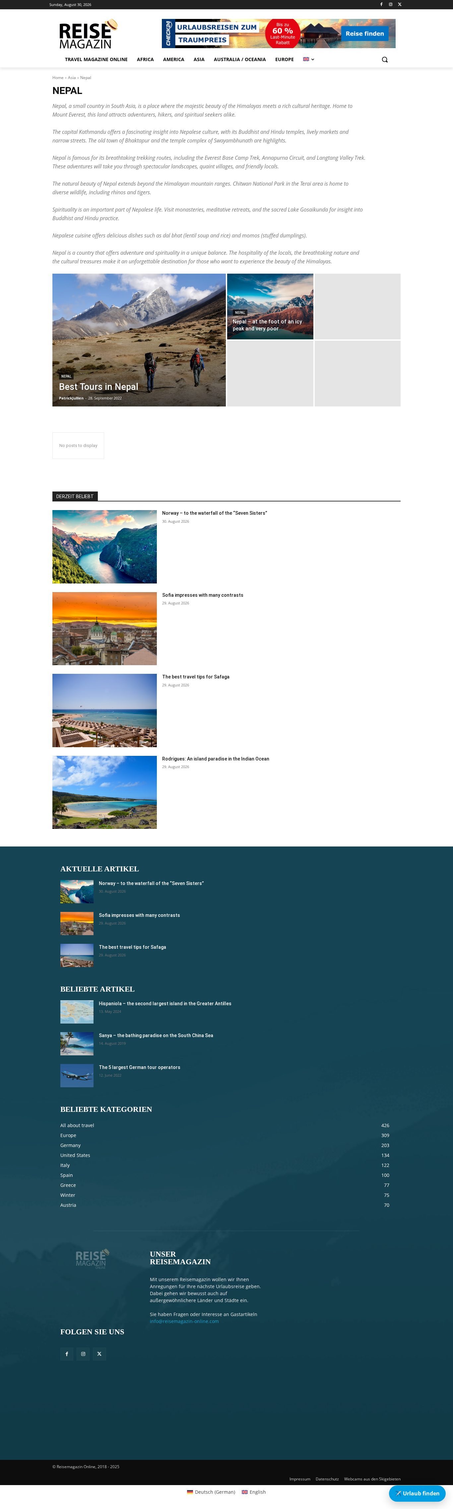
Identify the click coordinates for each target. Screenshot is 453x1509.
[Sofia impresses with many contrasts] (104, 629)
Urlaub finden (417, 1493)
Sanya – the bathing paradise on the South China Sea (156, 1035)
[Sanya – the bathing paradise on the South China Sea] (77, 1043)
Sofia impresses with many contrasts (202, 595)
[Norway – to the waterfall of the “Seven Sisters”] (104, 546)
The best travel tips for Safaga (195, 676)
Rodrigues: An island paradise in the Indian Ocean (215, 758)
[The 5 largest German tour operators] (77, 1075)
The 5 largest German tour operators (139, 1067)
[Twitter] (400, 5)
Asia (72, 77)
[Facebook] (381, 5)
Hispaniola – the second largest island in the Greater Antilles (165, 1003)
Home (58, 77)
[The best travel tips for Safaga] (104, 710)
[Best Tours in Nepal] (139, 340)
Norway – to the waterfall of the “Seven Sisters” (214, 513)
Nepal (66, 376)
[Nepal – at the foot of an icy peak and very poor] (270, 306)
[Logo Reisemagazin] (104, 33)
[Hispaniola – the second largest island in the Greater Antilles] (77, 1011)
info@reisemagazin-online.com (184, 1321)
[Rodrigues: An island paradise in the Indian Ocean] (104, 792)
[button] (385, 59)
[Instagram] (390, 5)
